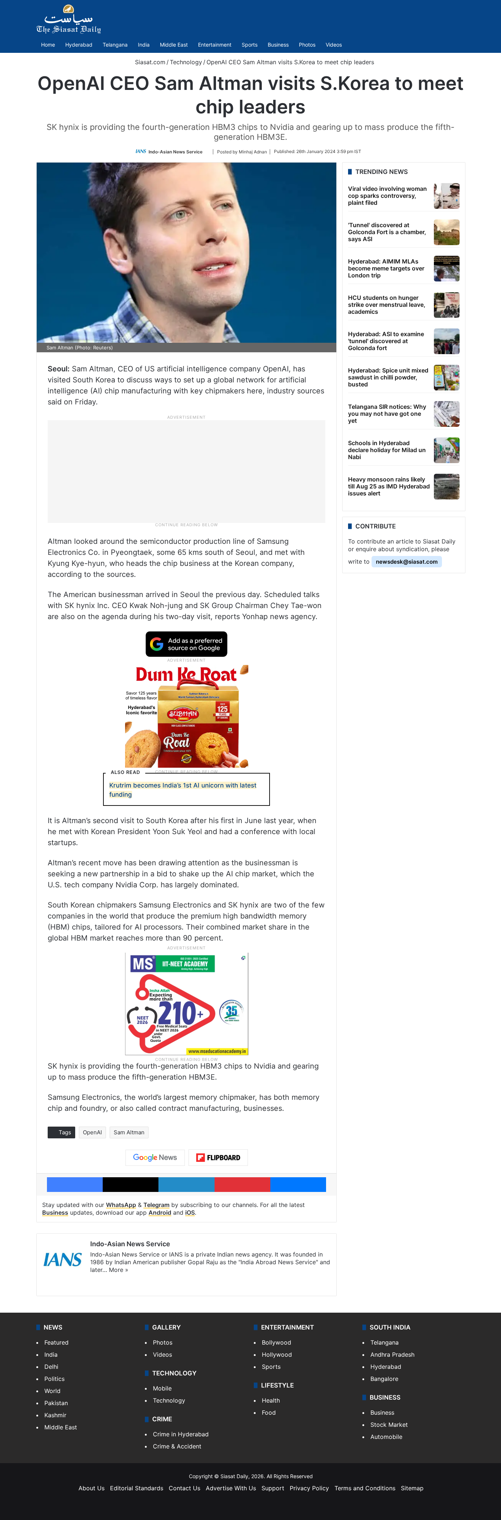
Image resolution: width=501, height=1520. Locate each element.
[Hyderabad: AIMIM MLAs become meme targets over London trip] (447, 268)
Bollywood (276, 1342)
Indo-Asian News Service (175, 151)
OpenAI (92, 1132)
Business (278, 44)
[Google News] (155, 1158)
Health (271, 1400)
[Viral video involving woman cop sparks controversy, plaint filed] (447, 196)
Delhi (51, 1366)
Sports (249, 44)
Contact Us (184, 1488)
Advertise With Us (231, 1488)
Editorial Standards (136, 1488)
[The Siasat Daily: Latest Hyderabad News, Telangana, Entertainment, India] (68, 19)
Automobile (386, 1436)
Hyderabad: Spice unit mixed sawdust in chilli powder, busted (388, 377)
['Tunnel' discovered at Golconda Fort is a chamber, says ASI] (447, 232)
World (52, 1390)
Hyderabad (78, 44)
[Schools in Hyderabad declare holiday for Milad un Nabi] (447, 450)
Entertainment (214, 44)
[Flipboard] (218, 1157)
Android (160, 1212)
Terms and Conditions (364, 1488)
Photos (307, 44)
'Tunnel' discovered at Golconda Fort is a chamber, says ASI (387, 232)
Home (48, 44)
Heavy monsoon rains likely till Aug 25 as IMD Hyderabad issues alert (389, 486)
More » (118, 1269)
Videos (334, 44)
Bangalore (384, 1378)
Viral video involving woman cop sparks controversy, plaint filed (387, 195)
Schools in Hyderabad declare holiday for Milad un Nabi (387, 450)
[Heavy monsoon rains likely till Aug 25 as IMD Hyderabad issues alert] (447, 486)
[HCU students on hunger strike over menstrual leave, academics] (447, 305)
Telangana (115, 44)
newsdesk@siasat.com (407, 561)
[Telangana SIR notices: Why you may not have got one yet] (447, 414)
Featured (56, 1342)
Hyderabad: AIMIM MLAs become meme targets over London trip (386, 268)
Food (269, 1412)
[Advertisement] (186, 470)
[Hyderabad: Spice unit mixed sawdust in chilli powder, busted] (447, 377)
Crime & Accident (177, 1446)
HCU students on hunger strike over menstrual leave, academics (386, 304)
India (144, 44)
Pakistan (56, 1403)
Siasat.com (149, 62)
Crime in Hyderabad (181, 1434)
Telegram (156, 1204)
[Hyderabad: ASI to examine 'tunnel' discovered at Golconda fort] (447, 341)
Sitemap (412, 1488)
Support (273, 1488)
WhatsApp (121, 1204)
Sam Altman (129, 1132)
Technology (186, 62)
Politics (54, 1378)
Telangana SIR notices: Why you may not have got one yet (387, 413)
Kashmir (55, 1415)
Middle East (174, 44)
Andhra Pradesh (392, 1354)
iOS (190, 1212)
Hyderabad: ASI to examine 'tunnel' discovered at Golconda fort (386, 341)
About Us (91, 1488)
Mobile (162, 1388)
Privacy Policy (309, 1488)
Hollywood (277, 1354)
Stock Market (389, 1424)
